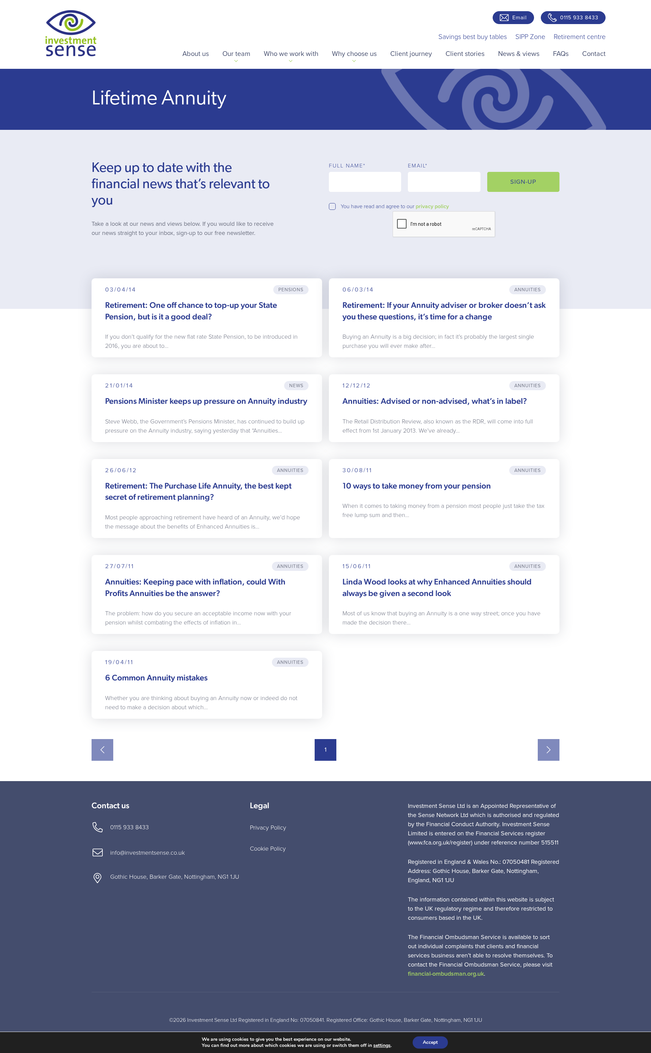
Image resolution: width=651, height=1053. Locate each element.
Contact (594, 54)
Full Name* (347, 165)
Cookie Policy (268, 848)
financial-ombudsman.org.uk (446, 973)
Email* (418, 165)
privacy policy (432, 206)
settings (382, 1045)
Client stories (465, 54)
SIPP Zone (530, 37)
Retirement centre (580, 37)
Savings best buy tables (472, 37)
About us (195, 54)
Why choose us (354, 54)
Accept (430, 1042)
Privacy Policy (268, 827)
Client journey (411, 54)
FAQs (561, 54)
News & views (518, 54)
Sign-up (523, 181)
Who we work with (291, 54)
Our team (236, 54)
